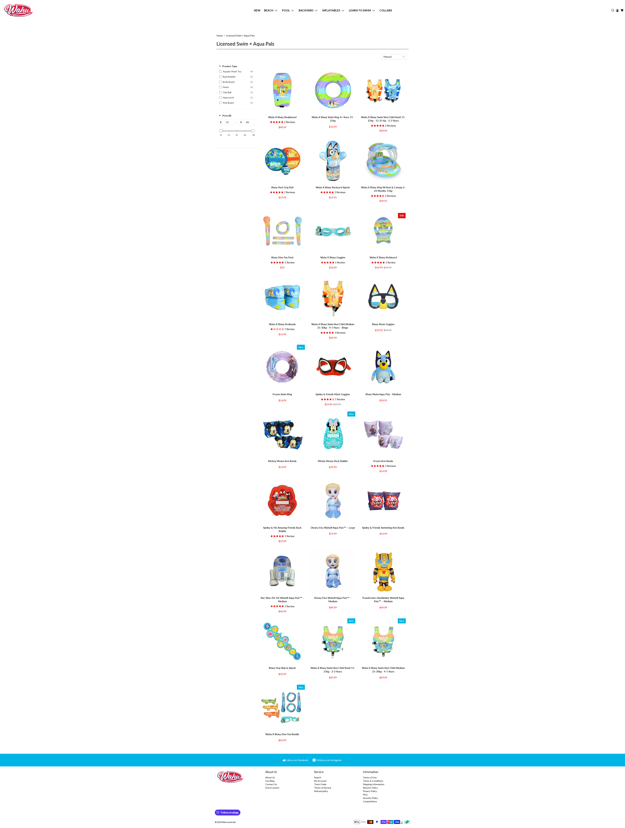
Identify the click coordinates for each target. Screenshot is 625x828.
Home (219, 35)
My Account (320, 780)
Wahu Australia (229, 822)
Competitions (370, 801)
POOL (286, 10)
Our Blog (269, 780)
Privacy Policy (370, 791)
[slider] (220, 130)
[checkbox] (236, 71)
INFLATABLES (331, 10)
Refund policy (321, 791)
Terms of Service (322, 787)
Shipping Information (373, 784)
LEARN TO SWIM (360, 10)
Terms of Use (370, 777)
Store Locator (272, 787)
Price (226, 115)
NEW (257, 10)
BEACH (268, 10)
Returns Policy (370, 787)
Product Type (229, 66)
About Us (270, 777)
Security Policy (370, 798)
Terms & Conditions (373, 780)
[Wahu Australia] (18, 10)
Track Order (320, 784)
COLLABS (386, 10)
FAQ (365, 794)
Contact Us (271, 784)
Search (317, 777)
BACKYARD (306, 10)
